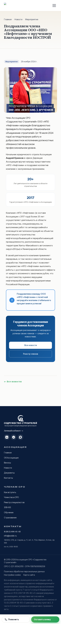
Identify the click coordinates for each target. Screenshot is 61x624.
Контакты (8, 478)
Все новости (30, 345)
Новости (18, 19)
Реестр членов (30, 354)
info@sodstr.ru (10, 535)
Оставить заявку (42, 619)
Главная (8, 19)
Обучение (8, 512)
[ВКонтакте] (7, 437)
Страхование (10, 517)
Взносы (7, 462)
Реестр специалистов (14, 502)
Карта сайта (29, 575)
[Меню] (54, 5)
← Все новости (13, 381)
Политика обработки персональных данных (24, 571)
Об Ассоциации (11, 457)
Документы (9, 473)
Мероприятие (31, 19)
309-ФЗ (7, 507)
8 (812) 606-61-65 (12, 531)
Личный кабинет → (13, 430)
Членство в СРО (11, 497)
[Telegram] (13, 437)
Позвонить (13, 619)
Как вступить (10, 492)
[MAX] (20, 437)
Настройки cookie (12, 575)
